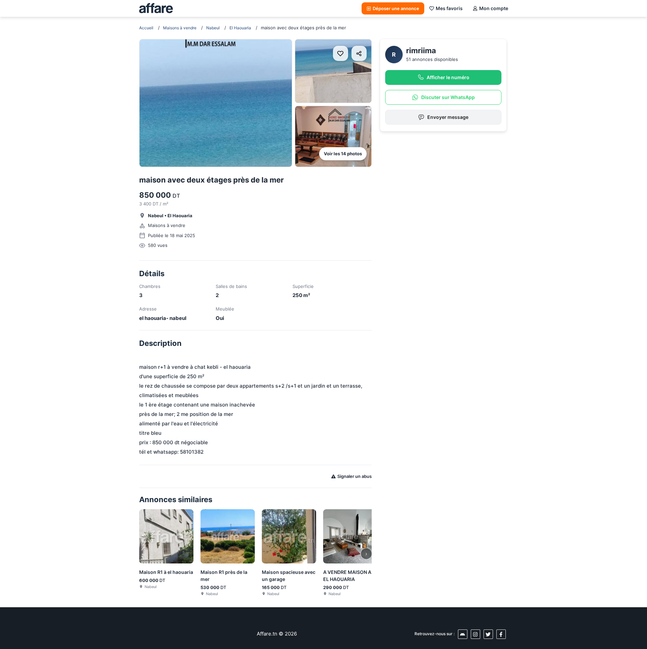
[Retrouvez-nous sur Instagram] (475, 634)
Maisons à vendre (179, 27)
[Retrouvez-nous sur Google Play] (462, 634)
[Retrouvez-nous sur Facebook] (501, 634)
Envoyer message (447, 117)
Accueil (146, 27)
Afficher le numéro (448, 77)
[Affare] (156, 8)
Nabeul (213, 27)
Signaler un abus (354, 476)
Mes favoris (449, 8)
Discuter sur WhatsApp (448, 97)
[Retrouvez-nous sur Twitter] (488, 634)
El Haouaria (240, 27)
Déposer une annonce (396, 8)
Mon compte (493, 8)
